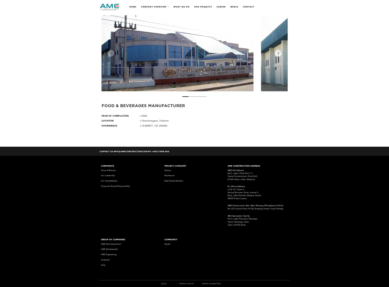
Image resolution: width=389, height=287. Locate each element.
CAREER (221, 6)
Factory (167, 170)
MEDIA (234, 6)
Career (167, 244)
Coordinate (109, 126)
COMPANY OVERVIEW (153, 6)
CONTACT (248, 6)
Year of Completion (115, 116)
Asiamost (105, 260)
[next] (278, 53)
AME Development (109, 249)
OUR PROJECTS (203, 6)
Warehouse (169, 175)
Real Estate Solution (173, 181)
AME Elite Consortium (111, 244)
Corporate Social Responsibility (115, 186)
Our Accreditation (109, 181)
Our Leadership (108, 175)
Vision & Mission (108, 170)
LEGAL (164, 284)
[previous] (111, 53)
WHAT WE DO (182, 6)
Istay (103, 265)
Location (108, 121)
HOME (132, 6)
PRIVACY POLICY (186, 284)
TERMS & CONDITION (211, 284)
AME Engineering (109, 254)
